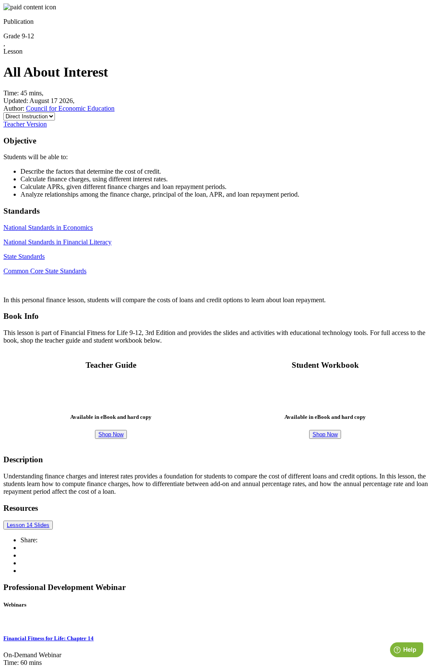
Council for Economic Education (70, 108)
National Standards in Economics (48, 227)
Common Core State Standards (44, 271)
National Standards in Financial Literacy (57, 242)
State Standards (24, 256)
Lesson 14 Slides (28, 525)
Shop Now (110, 434)
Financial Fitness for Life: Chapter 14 (48, 638)
